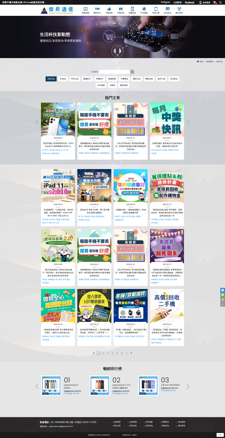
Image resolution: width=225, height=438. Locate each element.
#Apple (45, 219)
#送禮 (86, 220)
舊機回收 (132, 12)
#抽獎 (164, 150)
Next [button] (188, 122)
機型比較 (149, 78)
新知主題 (117, 425)
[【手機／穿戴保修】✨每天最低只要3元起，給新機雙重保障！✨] (131, 306)
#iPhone (59, 150)
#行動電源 (125, 153)
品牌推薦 (133, 422)
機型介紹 (137, 78)
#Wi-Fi (45, 223)
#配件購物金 (156, 342)
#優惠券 (154, 282)
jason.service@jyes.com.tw (61, 426)
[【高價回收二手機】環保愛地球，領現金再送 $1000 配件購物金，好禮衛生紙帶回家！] (167, 306)
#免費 (92, 216)
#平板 (51, 150)
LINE (222, 294)
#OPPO (45, 150)
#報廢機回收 (104, 153)
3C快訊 (63, 78)
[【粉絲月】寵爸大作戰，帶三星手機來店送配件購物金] (94, 186)
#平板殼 (154, 223)
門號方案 (156, 12)
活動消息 (51, 78)
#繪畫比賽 (119, 220)
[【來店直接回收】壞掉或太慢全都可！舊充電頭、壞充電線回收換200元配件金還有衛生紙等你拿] (58, 246)
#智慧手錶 (140, 336)
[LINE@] (177, 2)
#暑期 (138, 216)
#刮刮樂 (45, 340)
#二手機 (177, 339)
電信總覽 (181, 422)
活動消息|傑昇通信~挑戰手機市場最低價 (61, 13)
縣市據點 (149, 422)
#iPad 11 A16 (54, 223)
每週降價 (112, 78)
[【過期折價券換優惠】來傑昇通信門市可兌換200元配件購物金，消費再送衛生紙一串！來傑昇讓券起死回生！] (167, 246)
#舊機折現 (161, 339)
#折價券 (173, 279)
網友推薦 (124, 85)
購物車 (216, 3)
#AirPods (46, 153)
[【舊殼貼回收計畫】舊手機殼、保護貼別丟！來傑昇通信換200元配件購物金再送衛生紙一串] (167, 186)
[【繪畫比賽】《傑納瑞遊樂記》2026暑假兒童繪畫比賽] (131, 186)
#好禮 (153, 153)
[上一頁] (94, 353)
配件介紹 (161, 78)
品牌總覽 (117, 422)
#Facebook (156, 150)
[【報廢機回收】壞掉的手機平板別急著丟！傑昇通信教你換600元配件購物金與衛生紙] (94, 120)
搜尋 (220, 2)
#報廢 (86, 153)
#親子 (117, 216)
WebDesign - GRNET (129, 435)
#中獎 (176, 150)
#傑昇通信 (55, 153)
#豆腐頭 (45, 282)
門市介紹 (74, 78)
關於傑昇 (179, 12)
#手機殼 (154, 219)
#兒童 (123, 216)
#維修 (132, 336)
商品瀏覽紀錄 (222, 299)
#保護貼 (175, 219)
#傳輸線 (51, 279)
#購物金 (154, 279)
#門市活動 (130, 216)
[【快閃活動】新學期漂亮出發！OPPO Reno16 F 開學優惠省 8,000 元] (58, 120)
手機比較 (120, 12)
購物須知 (165, 425)
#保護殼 (167, 219)
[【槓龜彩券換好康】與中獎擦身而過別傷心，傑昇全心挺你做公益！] (58, 306)
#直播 (170, 150)
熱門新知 (149, 425)
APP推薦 (101, 85)
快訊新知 (167, 12)
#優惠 (81, 153)
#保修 (126, 336)
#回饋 (81, 220)
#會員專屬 (98, 336)
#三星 (65, 150)
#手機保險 (119, 336)
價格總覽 (85, 12)
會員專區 (206, 2)
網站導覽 (181, 425)
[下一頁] (131, 353)
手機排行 (99, 78)
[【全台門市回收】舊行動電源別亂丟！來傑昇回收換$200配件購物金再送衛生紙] (131, 120)
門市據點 (144, 12)
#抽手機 (89, 336)
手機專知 (124, 78)
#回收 (161, 219)
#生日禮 (106, 336)
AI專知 (112, 85)
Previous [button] (37, 122)
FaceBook (222, 290)
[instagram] (166, 2)
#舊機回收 (94, 153)
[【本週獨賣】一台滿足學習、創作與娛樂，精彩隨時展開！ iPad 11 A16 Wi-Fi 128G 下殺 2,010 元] (58, 186)
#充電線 (66, 279)
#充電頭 (58, 279)
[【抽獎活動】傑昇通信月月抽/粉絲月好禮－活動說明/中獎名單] (167, 120)
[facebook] (189, 2)
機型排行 (97, 12)
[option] (58, 131)
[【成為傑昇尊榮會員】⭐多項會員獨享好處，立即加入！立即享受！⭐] (94, 306)
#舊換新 (169, 339)
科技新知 (174, 78)
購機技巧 (87, 78)
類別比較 (133, 425)
